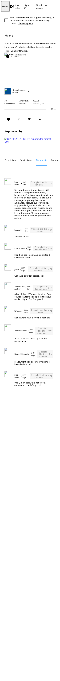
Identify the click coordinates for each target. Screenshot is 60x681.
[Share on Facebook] (19, 119)
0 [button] (40, 183)
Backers (55, 160)
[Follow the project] (8, 119)
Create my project (41, 6)
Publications (26, 160)
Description (10, 160)
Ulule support (25, 23)
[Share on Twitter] (29, 119)
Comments (41, 160)
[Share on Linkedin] (40, 119)
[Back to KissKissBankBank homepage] (12, 6)
